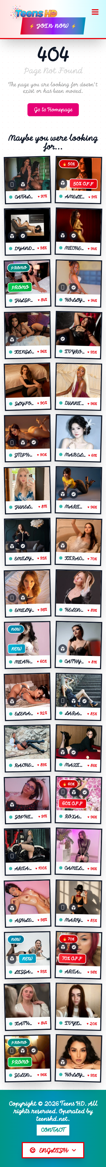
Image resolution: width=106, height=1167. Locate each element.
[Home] (35, 12)
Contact (53, 1130)
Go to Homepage (53, 109)
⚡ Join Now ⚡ (53, 26)
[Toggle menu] (95, 11)
